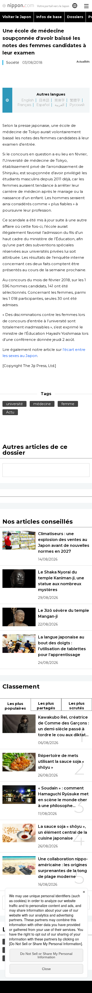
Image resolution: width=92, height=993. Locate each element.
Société (12, 62)
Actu (10, 412)
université (14, 404)
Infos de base (49, 17)
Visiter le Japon (16, 17)
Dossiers (75, 17)
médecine (42, 404)
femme (67, 404)
